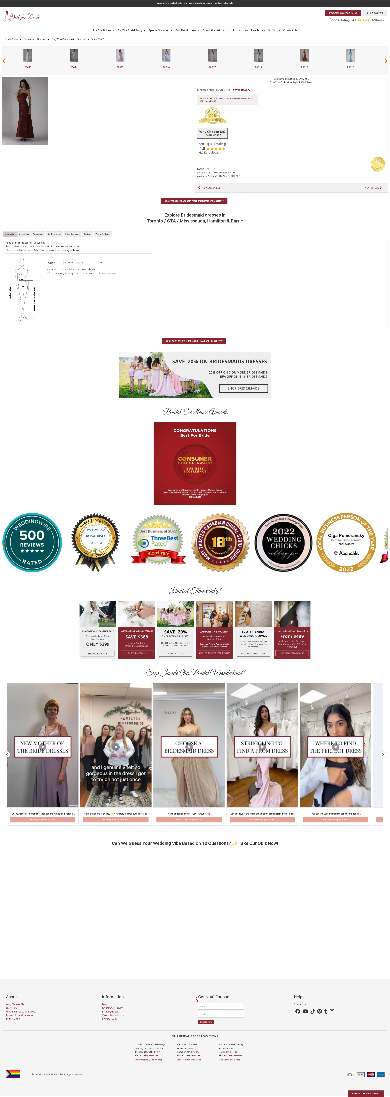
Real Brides (258, 30)
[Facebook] (297, 1016)
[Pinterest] (319, 1016)
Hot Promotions (237, 30)
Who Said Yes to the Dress (21, 1015)
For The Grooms (186, 30)
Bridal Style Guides (112, 1012)
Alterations (24, 234)
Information (10, 234)
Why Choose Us (15, 1008)
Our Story (274, 30)
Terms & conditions (113, 1019)
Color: (51, 262)
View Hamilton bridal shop (189, 1063)
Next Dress (372, 187)
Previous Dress (211, 187)
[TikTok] (312, 1016)
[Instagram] (332, 1016)
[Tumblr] (325, 1016)
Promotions (38, 234)
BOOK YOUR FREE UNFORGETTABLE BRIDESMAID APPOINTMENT (194, 201)
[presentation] (3, 61)
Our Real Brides (54, 234)
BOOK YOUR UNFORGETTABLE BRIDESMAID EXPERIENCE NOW (194, 341)
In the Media (13, 1023)
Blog (104, 1008)
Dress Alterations (213, 30)
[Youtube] (305, 1016)
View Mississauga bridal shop (149, 1063)
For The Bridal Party (130, 30)
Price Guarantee (72, 234)
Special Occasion (159, 30)
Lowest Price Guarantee (19, 1019)
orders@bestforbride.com (41, 250)
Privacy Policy (109, 1023)
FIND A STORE (376, 13)
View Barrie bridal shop (229, 1063)
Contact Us (290, 30)
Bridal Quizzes (110, 1015)
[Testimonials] (359, 20)
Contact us (300, 1008)
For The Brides (102, 30)
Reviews (87, 234)
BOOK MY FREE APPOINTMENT (343, 13)
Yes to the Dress (103, 234)
